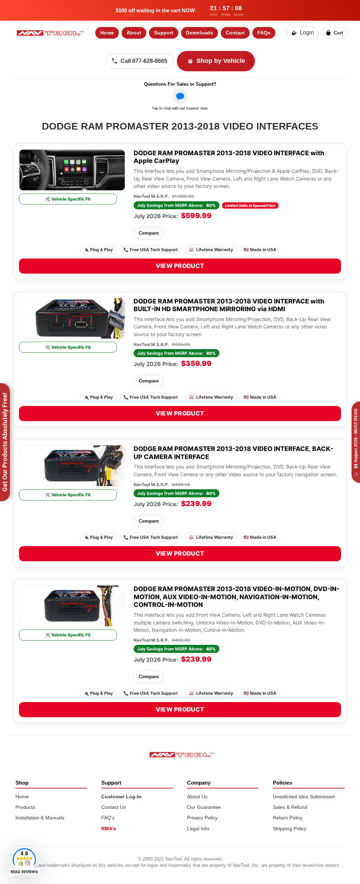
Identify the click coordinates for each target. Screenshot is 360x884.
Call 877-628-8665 (144, 61)
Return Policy (287, 817)
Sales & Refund (290, 807)
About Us (197, 796)
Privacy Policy (202, 817)
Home (107, 32)
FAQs (263, 32)
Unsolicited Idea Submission (304, 796)
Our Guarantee (204, 807)
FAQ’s (108, 817)
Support (163, 32)
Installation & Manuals (39, 817)
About (134, 32)
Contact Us (113, 807)
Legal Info (198, 828)
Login (307, 32)
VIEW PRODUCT (180, 265)
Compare (149, 233)
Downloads (199, 32)
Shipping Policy (290, 828)
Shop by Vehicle (221, 60)
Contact (235, 32)
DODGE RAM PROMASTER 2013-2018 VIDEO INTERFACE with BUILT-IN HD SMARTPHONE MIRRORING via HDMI (229, 305)
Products (25, 807)
